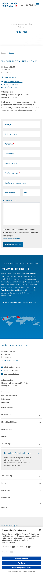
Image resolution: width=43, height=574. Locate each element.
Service (3, 483)
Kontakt (11, 53)
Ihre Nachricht (10, 200)
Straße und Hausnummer (16, 183)
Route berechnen (10, 77)
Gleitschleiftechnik (7, 407)
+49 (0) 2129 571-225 (11, 87)
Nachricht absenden (13, 244)
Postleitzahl (10, 193)
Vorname (9, 144)
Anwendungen (6, 444)
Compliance (5, 392)
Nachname (10, 154)
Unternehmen (11, 134)
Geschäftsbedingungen (9, 395)
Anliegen (9, 124)
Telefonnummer (12, 173)
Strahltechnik (6, 415)
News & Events (6, 490)
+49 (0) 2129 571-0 (11, 84)
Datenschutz (5, 399)
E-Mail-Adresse (12, 163)
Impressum (5, 402)
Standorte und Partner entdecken (16, 302)
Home (3, 53)
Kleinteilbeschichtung (9, 422)
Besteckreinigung (7, 429)
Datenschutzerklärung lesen (11, 239)
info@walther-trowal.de (13, 82)
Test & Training (6, 476)
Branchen (4, 437)
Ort (25, 193)
